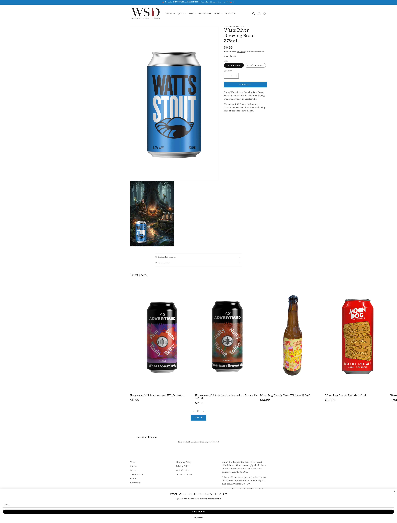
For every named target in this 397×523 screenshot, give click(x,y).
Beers (133, 470)
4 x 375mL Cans (255, 65)
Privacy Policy (183, 466)
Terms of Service (184, 474)
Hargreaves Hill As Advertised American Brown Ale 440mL (226, 397)
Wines (133, 462)
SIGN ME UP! (198, 511)
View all (198, 417)
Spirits (133, 466)
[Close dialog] (394, 491)
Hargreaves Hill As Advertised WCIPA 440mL (157, 395)
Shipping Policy (184, 462)
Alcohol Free (136, 474)
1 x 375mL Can (234, 65)
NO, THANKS (198, 518)
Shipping (241, 51)
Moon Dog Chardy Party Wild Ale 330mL (285, 395)
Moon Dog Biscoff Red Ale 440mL (346, 395)
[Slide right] (203, 411)
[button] (170, 13)
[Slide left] (193, 411)
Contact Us (135, 483)
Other (133, 479)
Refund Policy (183, 470)
